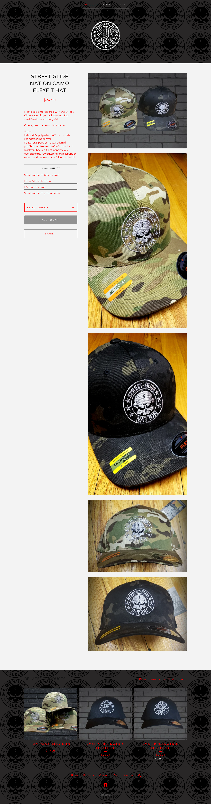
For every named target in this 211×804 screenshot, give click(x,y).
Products (91, 4)
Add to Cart (51, 220)
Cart (123, 4)
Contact (109, 4)
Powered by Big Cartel (105, 795)
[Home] (105, 35)
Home (74, 775)
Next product (177, 679)
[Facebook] (105, 785)
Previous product (150, 679)
